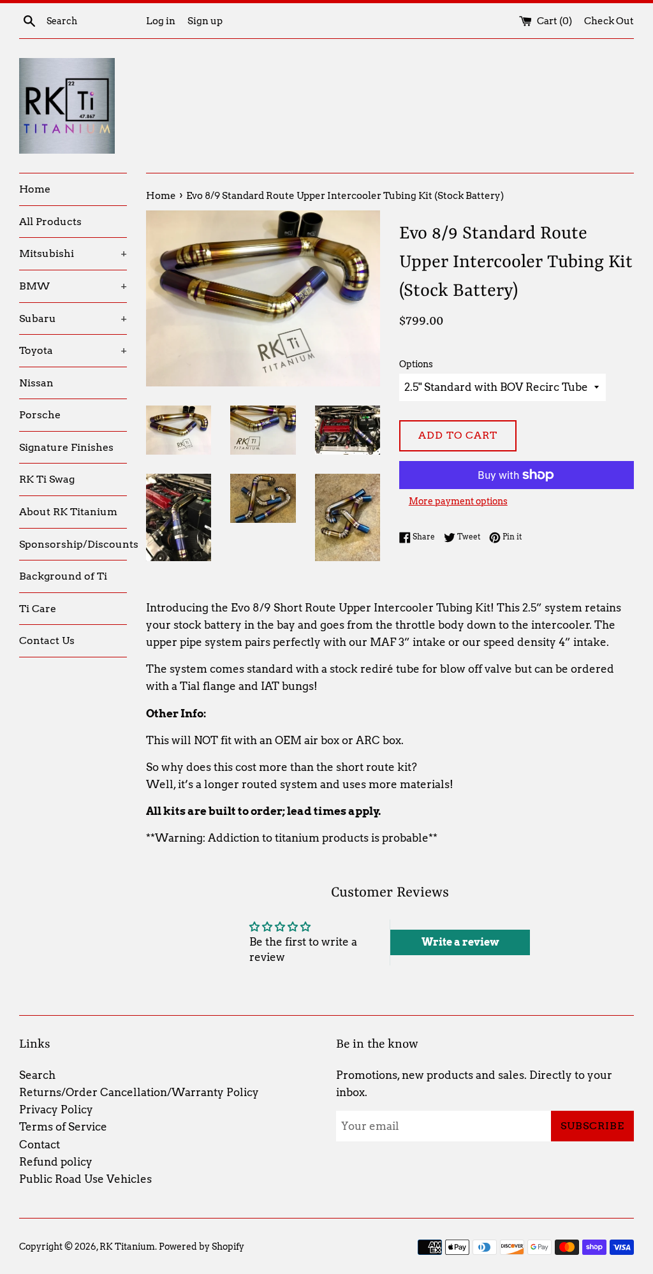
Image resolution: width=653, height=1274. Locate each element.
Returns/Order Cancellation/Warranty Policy (139, 1092)
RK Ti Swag (47, 479)
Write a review (460, 942)
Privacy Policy (56, 1109)
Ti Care (37, 609)
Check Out (609, 21)
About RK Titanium (68, 512)
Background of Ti (63, 576)
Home (34, 189)
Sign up (205, 21)
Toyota (73, 350)
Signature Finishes (66, 447)
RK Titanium (127, 1246)
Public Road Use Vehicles (85, 1179)
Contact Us (47, 640)
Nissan (36, 383)
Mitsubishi (73, 253)
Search (37, 1075)
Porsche (40, 415)
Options (416, 364)
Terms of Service (63, 1126)
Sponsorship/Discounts (73, 544)
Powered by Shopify (201, 1246)
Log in (160, 21)
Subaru (73, 318)
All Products (50, 222)
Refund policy (55, 1161)
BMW (73, 286)
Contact (39, 1144)
